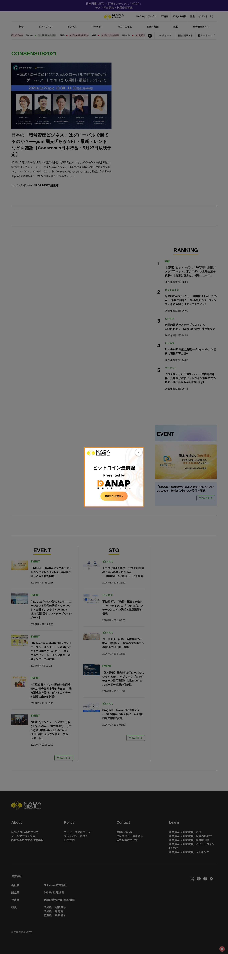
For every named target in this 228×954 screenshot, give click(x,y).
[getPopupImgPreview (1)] (114, 476)
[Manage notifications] (222, 948)
